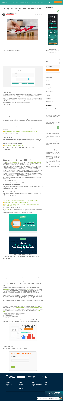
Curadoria (47, 81)
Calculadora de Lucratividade (35, 385)
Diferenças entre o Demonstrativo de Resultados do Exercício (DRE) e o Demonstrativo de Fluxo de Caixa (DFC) (53, 154)
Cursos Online (48, 85)
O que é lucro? (6, 51)
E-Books (47, 88)
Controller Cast (48, 84)
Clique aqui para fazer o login (23, 348)
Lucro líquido (7, 53)
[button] (58, 2)
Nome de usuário (13, 356)
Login (49, 2)
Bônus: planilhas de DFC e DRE (10, 58)
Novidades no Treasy (48, 101)
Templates (47, 94)
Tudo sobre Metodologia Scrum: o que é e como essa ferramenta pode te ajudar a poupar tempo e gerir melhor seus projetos (53, 150)
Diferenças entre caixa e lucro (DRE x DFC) (11, 56)
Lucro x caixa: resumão (9, 57)
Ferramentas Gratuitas (35, 2)
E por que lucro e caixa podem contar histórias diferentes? (13, 55)
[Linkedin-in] (45, 386)
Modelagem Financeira (9, 384)
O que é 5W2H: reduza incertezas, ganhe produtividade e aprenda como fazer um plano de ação (53, 161)
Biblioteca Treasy (21, 385)
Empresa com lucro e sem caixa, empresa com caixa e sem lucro (14, 59)
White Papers (48, 98)
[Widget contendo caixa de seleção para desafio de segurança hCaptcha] (23, 79)
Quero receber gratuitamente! (52, 70)
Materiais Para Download (49, 83)
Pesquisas (47, 92)
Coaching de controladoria (9, 385)
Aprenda (28, 2)
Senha (12, 360)
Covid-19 (47, 80)
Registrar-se (18, 367)
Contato (42, 2)
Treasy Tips (47, 95)
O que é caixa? (6, 54)
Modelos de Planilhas (49, 91)
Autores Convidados (48, 77)
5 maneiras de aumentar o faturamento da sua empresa (53, 156)
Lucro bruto (7, 52)
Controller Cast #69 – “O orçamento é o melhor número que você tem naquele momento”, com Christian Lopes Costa (53, 111)
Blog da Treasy (21, 384)
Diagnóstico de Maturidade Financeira (37, 384)
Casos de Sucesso (23, 2)
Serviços (17, 2)
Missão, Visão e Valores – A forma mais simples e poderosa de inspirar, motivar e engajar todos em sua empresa (53, 165)
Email (47, 61)
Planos (13, 2)
